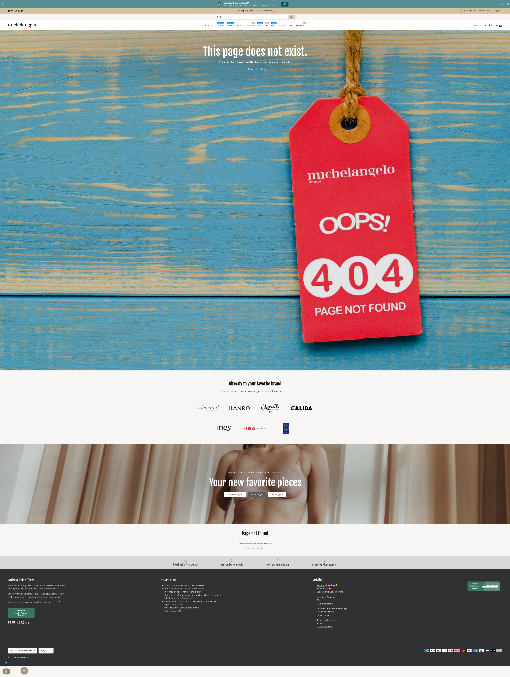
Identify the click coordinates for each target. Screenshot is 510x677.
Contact (321, 597)
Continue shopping (255, 548)
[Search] (291, 17)
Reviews (321, 585)
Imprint (320, 623)
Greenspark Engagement (329, 592)
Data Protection (324, 626)
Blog (460, 11)
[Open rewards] (6, 671)
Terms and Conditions (327, 620)
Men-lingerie (277, 494)
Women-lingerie (234, 494)
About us (331, 597)
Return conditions (325, 612)
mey (284, 4)
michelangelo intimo (21, 657)
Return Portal (323, 615)
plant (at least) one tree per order (41, 602)
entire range (256, 494)
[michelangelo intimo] (22, 25)
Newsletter (244, 11)
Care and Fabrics (325, 603)
